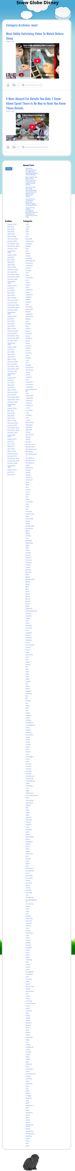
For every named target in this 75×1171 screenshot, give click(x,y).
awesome (29, 295)
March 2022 (11, 359)
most (18, 85)
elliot (27, 485)
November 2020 (13, 399)
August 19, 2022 (10, 111)
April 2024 (11, 295)
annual (28, 268)
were (27, 1117)
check (28, 375)
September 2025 (11, 252)
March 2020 (11, 420)
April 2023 (11, 326)
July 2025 (10, 257)
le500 (27, 689)
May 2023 (10, 324)
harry (28, 623)
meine (28, 740)
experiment (30, 514)
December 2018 (13, 458)
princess (29, 883)
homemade (30, 645)
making (28, 720)
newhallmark (30, 781)
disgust (28, 437)
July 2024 (10, 288)
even (27, 504)
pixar (27, 861)
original (28, 825)
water (28, 1110)
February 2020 (12, 423)
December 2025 (13, 244)
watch (41, 85)
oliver (28, 810)
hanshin (29, 613)
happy (28, 618)
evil (27, 509)
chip (27, 380)
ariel (27, 275)
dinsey (28, 432)
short (28, 952)
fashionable (30, 526)
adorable (29, 239)
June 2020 (11, 413)
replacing (29, 918)
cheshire (29, 377)
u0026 (28, 1059)
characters (29, 367)
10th (27, 224)
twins (27, 1057)
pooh (27, 873)
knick (27, 672)
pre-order (29, 878)
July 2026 (10, 227)
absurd (27, 147)
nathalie (29, 774)
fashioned (29, 528)
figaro (28, 531)
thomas (28, 1025)
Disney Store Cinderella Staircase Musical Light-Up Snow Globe (31, 202)
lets (27, 696)
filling (27, 533)
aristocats (29, 278)
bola (27, 326)
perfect (28, 844)
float (27, 548)
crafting (28, 415)
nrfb (27, 798)
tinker (28, 1035)
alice (27, 251)
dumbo (28, 475)
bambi (28, 299)
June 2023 (11, 321)
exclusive (29, 511)
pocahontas (30, 871)
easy (27, 482)
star (27, 994)
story (27, 998)
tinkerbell (29, 1037)
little (27, 708)
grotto (28, 601)
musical (28, 766)
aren (27, 273)
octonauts (29, 803)
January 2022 (12, 364)
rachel (28, 888)
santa (28, 938)
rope (27, 935)
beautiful (29, 307)
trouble (28, 1052)
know (42, 147)
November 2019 (13, 430)
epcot (35, 147)
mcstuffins (29, 735)
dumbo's (29, 477)
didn (32, 147)
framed (28, 557)
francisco (29, 560)
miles (27, 747)
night (27, 791)
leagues (28, 691)
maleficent (29, 723)
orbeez (28, 822)
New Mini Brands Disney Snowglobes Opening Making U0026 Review (32, 171)
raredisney (29, 897)
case (27, 360)
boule (28, 331)
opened (28, 817)
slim (27, 962)
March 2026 (11, 236)
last (27, 684)
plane (28, 863)
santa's (28, 940)
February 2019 (12, 454)
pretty (28, 880)
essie (27, 499)
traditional (29, 1047)
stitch (28, 996)
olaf (27, 808)
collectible (29, 398)
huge (27, 652)
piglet (28, 851)
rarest (28, 906)
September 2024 (11, 282)
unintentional (31, 1074)
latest (28, 686)
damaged (29, 425)
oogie (28, 812)
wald (27, 1103)
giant (27, 574)
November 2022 (13, 338)
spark (28, 984)
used (27, 1081)
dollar (28, 465)
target (28, 1018)
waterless (29, 1113)
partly (28, 834)
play (27, 866)
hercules (29, 628)
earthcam (29, 480)
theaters (29, 1023)
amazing (29, 258)
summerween (31, 1003)
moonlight (29, 757)
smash (28, 964)
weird (28, 1115)
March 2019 (11, 451)
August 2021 (12, 378)
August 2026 (12, 224)
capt (27, 355)
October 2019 (12, 433)
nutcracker (30, 800)
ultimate (29, 1064)
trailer (28, 1049)
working (28, 1136)
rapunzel (29, 893)
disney (28, 439)
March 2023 (11, 328)
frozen (28, 567)
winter (28, 1129)
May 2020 (10, 416)
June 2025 (11, 260)
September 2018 (11, 466)
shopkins (29, 947)
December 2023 (13, 305)
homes (28, 647)
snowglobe (30, 972)
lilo (27, 698)
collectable (29, 396)
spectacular (30, 986)
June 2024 (11, 290)
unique (28, 1076)
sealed (28, 943)
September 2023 (11, 313)
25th (27, 229)
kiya (27, 669)
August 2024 (12, 286)
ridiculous (29, 933)
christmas (29, 382)
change (28, 365)
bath (27, 304)
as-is (27, 280)
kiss (27, 667)
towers (28, 1045)
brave (28, 343)
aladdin (28, 246)
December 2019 (13, 428)
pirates (28, 859)
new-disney (30, 776)
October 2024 (12, 279)
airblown (29, 244)
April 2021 (11, 387)
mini (27, 749)
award (28, 292)
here (27, 630)
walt (27, 1108)
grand (28, 596)
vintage (28, 1096)
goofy (28, 594)
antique (28, 270)
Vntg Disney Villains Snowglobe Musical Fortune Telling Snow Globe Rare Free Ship (31, 212)
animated (29, 265)
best (27, 321)
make (28, 718)
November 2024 (13, 277)
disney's (29, 442)
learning (29, 693)
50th (27, 231)
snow (27, 969)
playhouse (29, 868)
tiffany (28, 1032)
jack (27, 659)
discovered (30, 435)
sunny (28, 1006)
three (28, 1028)
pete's (28, 846)
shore (28, 950)
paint (27, 832)
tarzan (28, 1020)
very (27, 1086)
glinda (28, 582)
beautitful (29, 309)
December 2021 (13, 366)
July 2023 (10, 319)
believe (28, 319)
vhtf (27, 1088)
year (27, 1143)
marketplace (30, 725)
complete (29, 410)
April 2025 (11, 265)
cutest (28, 420)
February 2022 (12, 361)
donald (28, 470)
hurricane (29, 655)
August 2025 (12, 255)
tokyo (28, 1040)
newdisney (29, 778)
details (30, 147)
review (28, 930)
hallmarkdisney (31, 611)
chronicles (29, 384)
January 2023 (12, 333)
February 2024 (12, 300)
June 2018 (11, 475)
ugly (27, 1062)
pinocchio (29, 854)
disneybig (29, 452)
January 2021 (12, 395)
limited (28, 701)
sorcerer (29, 979)
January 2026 (12, 241)
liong (27, 706)
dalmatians (30, 422)
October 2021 (12, 371)
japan (28, 662)
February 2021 (12, 392)
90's (27, 236)
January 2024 (12, 303)
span (27, 981)
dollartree (29, 468)
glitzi (27, 587)
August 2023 (12, 316)
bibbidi (28, 324)
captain (28, 358)
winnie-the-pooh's (30, 1125)
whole (28, 1120)
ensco (28, 492)
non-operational (32, 795)
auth (27, 287)
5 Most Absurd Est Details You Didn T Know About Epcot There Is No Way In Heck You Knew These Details (36, 103)
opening (29, 820)
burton (28, 350)
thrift (27, 1030)
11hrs (28, 227)
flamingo (29, 540)
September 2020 (11, 405)
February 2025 (12, 269)
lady (27, 674)
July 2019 (10, 441)
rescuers (29, 921)
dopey (28, 472)
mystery (29, 769)
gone (27, 591)
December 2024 (13, 274)
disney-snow (30, 444)
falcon (28, 521)
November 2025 (13, 246)
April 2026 (11, 234)
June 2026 (11, 229)
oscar (28, 827)
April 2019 (11, 449)
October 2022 (12, 341)
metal (28, 742)
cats (27, 363)
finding (28, 536)
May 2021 (10, 385)
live (27, 710)
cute (27, 418)
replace (28, 916)
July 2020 (10, 411)
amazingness (30, 261)
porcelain (29, 876)
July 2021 (10, 380)
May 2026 (10, 231)
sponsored (30, 991)
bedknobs (29, 314)
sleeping (29, 960)
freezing (28, 562)
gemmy (28, 570)
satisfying (32, 85)
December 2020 (13, 397)
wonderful (29, 1131)
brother (28, 346)
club (27, 393)
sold (27, 977)
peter (28, 849)
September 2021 (11, 374)
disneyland (30, 458)
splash (28, 989)
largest (28, 681)
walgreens (29, 1105)
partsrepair (30, 837)
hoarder (29, 638)
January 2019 (12, 456)
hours (28, 650)
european (29, 502)
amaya (28, 256)
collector (29, 403)
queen (28, 885)
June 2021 (11, 382)
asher (28, 282)
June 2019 (11, 444)
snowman (29, 974)
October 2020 (12, 402)
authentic (29, 290)
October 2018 (12, 463)
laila (27, 676)
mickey (28, 744)
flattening (29, 543)
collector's (29, 405)
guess (28, 604)
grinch (28, 599)
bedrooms (29, 316)
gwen (27, 606)
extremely (29, 519)
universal (29, 1079)
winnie (28, 1122)
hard (27, 621)
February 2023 (12, 331)
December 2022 (13, 336)
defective (29, 427)
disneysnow (30, 460)
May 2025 (10, 262)
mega (28, 737)
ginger (28, 577)
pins (27, 856)
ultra (27, 1066)
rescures (29, 923)
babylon (29, 297)
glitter (28, 584)
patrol (28, 839)
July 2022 (10, 349)
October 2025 (12, 248)
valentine (29, 1083)
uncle (28, 1071)
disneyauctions (31, 449)
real (27, 913)
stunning (29, 1001)
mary (27, 727)
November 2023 (13, 307)
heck (37, 147)
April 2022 (11, 357)
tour (27, 1042)
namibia (29, 771)
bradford (29, 338)
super (28, 1008)
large (27, 679)
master (28, 730)
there (46, 147)
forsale (28, 553)
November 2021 (13, 369)
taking (28, 1015)
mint (27, 754)
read (27, 911)
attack (28, 285)
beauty (28, 312)
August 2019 (12, 439)
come (28, 408)
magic (28, 713)
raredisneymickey (31, 900)
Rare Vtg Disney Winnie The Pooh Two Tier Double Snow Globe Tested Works (31, 181)
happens (29, 616)
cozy (27, 413)
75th (27, 234)
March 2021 (11, 390)
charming (29, 370)
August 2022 (12, 347)
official (28, 805)
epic (27, 497)
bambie (28, 302)
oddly (29, 85)
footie (28, 550)
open (27, 815)
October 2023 (12, 310)
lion (27, 703)
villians (28, 1093)
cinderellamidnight (31, 390)
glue (27, 589)
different (29, 430)
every (28, 506)
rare (27, 895)
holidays (29, 640)
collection (29, 401)
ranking (28, 890)
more (28, 759)
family (28, 523)
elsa (27, 487)
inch (27, 657)
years (28, 1146)
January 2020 (12, 425)
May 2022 (10, 354)
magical (28, 715)
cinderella (29, 387)
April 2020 (11, 418)
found (28, 555)
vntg (27, 1100)
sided (28, 955)
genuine (29, 572)
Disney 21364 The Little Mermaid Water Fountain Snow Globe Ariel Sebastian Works (31, 192)
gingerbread (30, 579)
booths (28, 329)
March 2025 (11, 267)
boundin (29, 333)
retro (27, 928)
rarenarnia (29, 904)
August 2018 (12, 470)
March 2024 (11, 298)
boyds (28, 336)
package (29, 829)
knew (39, 147)
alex (27, 248)
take (27, 1013)
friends (28, 565)
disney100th (30, 447)
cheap (28, 372)
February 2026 (12, 239)
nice (27, 788)
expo (27, 516)
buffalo (28, 348)
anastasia (29, 263)
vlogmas (29, 1098)
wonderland (30, 1134)
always (28, 253)
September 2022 (11, 344)
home (28, 642)
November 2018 (13, 461)
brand (28, 341)
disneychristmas (31, 455)
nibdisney (29, 786)
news (27, 783)
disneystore (30, 463)
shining (28, 945)
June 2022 (11, 352)
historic (28, 635)
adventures (30, 241)
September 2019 (11, 436)
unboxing (29, 1069)
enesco (28, 489)
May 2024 (10, 293)
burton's (29, 353)
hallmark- (29, 608)
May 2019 (10, 446)
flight (27, 545)
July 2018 (10, 472)
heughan (29, 633)
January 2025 (12, 272)
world (28, 1138)
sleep (36, 85)
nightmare (29, 793)
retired (28, 926)
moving (28, 764)
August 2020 (12, 408)
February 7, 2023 (10, 41)
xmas (27, 1141)
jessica (28, 664)
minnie (28, 752)
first (27, 538)
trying (28, 1054)
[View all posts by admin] (8, 85)
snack (28, 967)
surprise (29, 1011)
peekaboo (29, 842)
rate (27, 909)
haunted (29, 625)
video (38, 85)
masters (29, 732)
